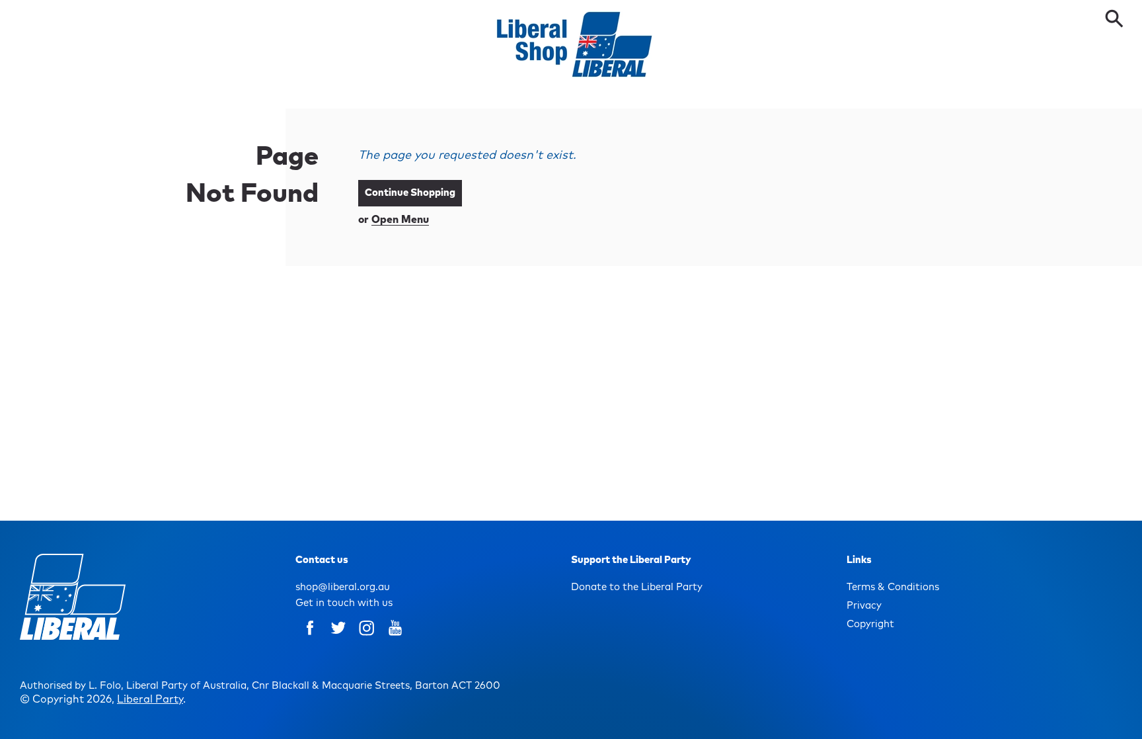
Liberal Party (150, 699)
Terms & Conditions (893, 587)
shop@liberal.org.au (342, 587)
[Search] (1116, 20)
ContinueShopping (410, 193)
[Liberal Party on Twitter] (338, 637)
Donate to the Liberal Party (637, 587)
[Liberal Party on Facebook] (310, 637)
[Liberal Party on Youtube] (395, 637)
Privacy (864, 606)
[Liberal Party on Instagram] (367, 637)
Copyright (870, 624)
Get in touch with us (344, 603)
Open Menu (400, 219)
